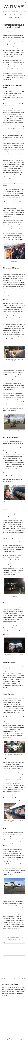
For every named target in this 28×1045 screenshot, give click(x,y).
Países (21, 14)
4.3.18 (14, 29)
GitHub (22, 1039)
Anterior (24, 978)
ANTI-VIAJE (18, 1038)
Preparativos (13, 14)
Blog (6, 14)
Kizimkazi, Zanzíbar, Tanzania (14, 31)
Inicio (14, 978)
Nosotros (17, 17)
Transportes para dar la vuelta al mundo (14, 26)
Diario (10, 17)
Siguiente (3, 978)
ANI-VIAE (14, 6)
